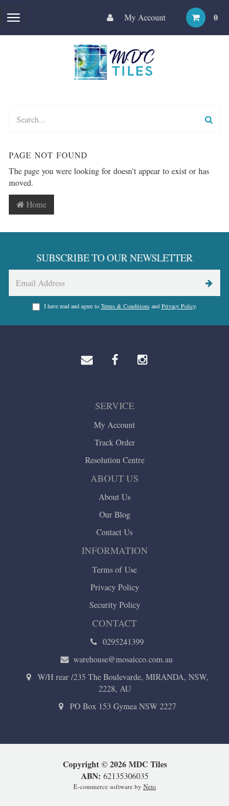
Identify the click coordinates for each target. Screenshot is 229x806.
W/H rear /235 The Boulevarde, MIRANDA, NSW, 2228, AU (121, 682)
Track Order (115, 442)
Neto (149, 786)
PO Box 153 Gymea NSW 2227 (122, 706)
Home (35, 204)
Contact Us (114, 532)
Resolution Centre (114, 459)
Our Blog (114, 514)
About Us (114, 496)
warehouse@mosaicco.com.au (122, 659)
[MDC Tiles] (114, 61)
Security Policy (114, 604)
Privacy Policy (178, 306)
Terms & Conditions (125, 306)
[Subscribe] (207, 283)
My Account (144, 17)
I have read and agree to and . (120, 306)
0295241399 (122, 641)
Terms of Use (114, 569)
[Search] (209, 119)
